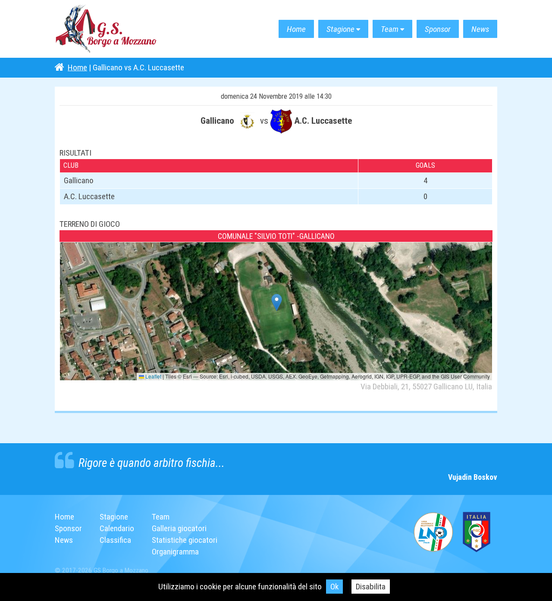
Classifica (115, 540)
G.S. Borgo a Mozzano (106, 29)
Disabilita (371, 587)
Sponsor (438, 29)
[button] (276, 302)
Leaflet (152, 376)
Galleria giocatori (179, 528)
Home (296, 29)
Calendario (117, 528)
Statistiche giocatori (184, 540)
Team (389, 29)
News (480, 29)
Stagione (340, 29)
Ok (334, 587)
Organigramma (175, 552)
